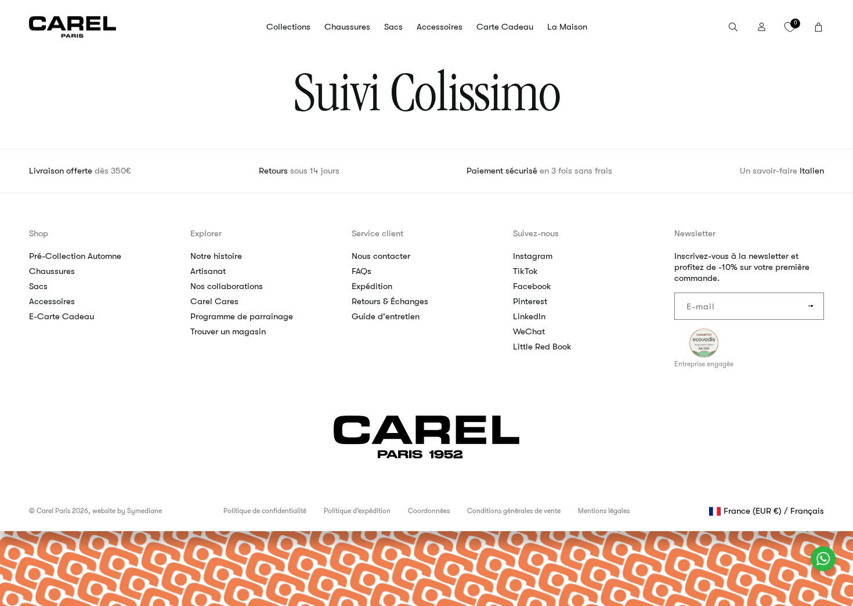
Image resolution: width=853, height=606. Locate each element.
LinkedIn (529, 316)
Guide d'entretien (386, 316)
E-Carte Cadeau (61, 316)
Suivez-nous (536, 233)
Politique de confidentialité (264, 511)
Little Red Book (542, 346)
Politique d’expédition (357, 511)
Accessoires (52, 301)
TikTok (525, 271)
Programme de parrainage (241, 316)
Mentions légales (604, 511)
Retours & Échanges (390, 301)
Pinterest (530, 301)
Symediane (144, 511)
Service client (377, 233)
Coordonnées (429, 511)
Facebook (532, 286)
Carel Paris (53, 511)
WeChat (529, 331)
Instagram (532, 256)
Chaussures (52, 271)
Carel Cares (214, 301)
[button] (288, 27)
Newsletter (694, 233)
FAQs (361, 271)
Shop (38, 233)
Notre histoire (216, 256)
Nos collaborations (226, 286)
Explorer (206, 233)
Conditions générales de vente (514, 511)
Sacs (38, 286)
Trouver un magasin (228, 331)
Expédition (372, 286)
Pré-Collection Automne (75, 256)
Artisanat (208, 271)
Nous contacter (381, 256)
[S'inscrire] (810, 306)
